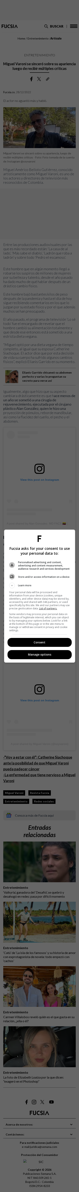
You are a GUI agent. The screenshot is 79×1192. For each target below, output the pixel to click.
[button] (39, 585)
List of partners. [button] (48, 608)
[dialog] (39, 596)
